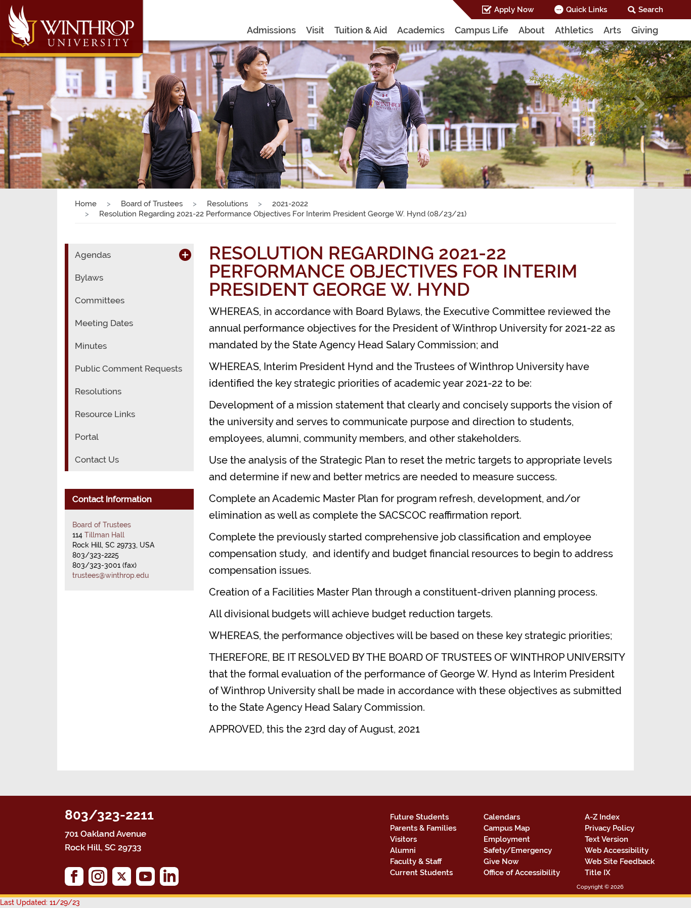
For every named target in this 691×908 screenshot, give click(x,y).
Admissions (271, 30)
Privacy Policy (609, 828)
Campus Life (481, 30)
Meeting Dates (104, 323)
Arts (612, 30)
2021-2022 (290, 203)
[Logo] (72, 30)
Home (86, 203)
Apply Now (514, 9)
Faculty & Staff (416, 861)
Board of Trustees (152, 203)
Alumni (403, 850)
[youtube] (148, 879)
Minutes (91, 346)
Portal (87, 437)
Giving (644, 30)
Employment (507, 839)
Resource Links (105, 414)
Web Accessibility (617, 850)
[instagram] (100, 879)
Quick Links (586, 9)
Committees (99, 300)
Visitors (403, 839)
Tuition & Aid (360, 30)
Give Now (501, 861)
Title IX (598, 872)
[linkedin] (172, 879)
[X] (124, 879)
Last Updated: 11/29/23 (40, 902)
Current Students (421, 872)
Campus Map (507, 828)
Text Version (606, 839)
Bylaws (89, 278)
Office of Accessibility (522, 872)
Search (650, 9)
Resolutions (227, 203)
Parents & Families (423, 828)
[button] (52, 104)
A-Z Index (602, 817)
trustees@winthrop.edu (110, 575)
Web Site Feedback (620, 861)
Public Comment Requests (128, 369)
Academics (421, 30)
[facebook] (77, 879)
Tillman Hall (104, 535)
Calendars (502, 817)
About (532, 30)
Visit (315, 30)
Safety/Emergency (518, 850)
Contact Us (97, 460)
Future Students (419, 817)
